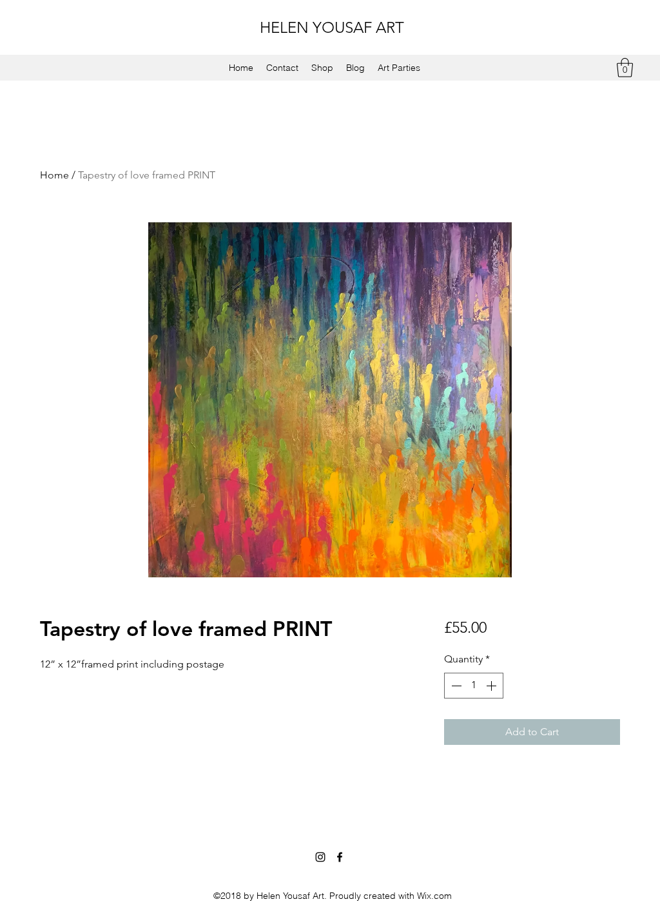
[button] (625, 67)
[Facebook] (339, 857)
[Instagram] (320, 857)
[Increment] (492, 685)
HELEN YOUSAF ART (332, 27)
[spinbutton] (473, 685)
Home (54, 175)
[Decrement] (455, 685)
